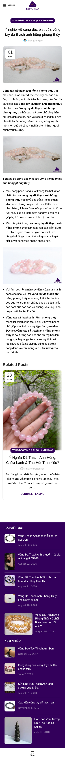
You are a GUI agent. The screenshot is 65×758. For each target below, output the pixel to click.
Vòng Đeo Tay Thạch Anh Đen (36, 648)
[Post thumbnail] (10, 540)
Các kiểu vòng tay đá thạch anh (36, 702)
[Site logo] (32, 5)
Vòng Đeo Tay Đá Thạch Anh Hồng (32, 20)
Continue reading (32, 494)
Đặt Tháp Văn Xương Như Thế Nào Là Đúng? (47, 722)
